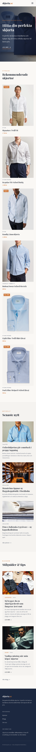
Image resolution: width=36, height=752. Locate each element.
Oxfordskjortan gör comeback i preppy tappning (17, 448)
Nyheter (4, 715)
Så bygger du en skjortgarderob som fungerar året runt (14, 604)
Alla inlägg (5, 680)
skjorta (7, 3)
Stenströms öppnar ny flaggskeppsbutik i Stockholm (16, 489)
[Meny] (32, 3)
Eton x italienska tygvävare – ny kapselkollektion (17, 528)
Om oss (4, 723)
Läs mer (5, 47)
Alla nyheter (6, 543)
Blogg (4, 719)
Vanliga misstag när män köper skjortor (16, 657)
